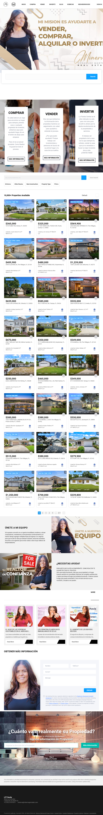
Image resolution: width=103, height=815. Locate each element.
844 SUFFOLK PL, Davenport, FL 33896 (82, 419)
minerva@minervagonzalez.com (28, 802)
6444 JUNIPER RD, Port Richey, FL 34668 (18, 381)
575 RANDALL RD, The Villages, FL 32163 (83, 342)
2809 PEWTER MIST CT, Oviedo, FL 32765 (83, 303)
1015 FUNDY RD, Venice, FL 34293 (16, 226)
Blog (61, 4)
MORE (93, 592)
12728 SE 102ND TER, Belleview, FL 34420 (83, 497)
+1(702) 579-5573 (9, 802)
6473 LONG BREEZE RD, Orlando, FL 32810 (51, 458)
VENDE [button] (42, 4)
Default (84, 195)
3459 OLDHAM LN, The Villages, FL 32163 (19, 264)
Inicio (24, 4)
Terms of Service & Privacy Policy (45, 813)
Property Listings (78, 813)
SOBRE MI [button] (70, 4)
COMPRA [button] (33, 4)
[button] (91, 76)
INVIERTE (52, 4)
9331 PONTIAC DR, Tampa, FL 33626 (49, 303)
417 (59, 513)
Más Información (90, 745)
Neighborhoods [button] (84, 4)
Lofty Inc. (13, 813)
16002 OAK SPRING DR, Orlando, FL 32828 (19, 303)
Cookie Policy (58, 813)
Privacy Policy (64, 703)
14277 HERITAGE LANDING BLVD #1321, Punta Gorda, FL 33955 (18, 420)
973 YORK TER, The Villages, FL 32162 (82, 458)
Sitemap (86, 813)
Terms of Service (53, 703)
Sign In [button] (99, 4)
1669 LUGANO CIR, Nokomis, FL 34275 (82, 264)
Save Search (94, 177)
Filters (56, 184)
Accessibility (93, 813)
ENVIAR (90, 690)
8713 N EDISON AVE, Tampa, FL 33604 (82, 381)
